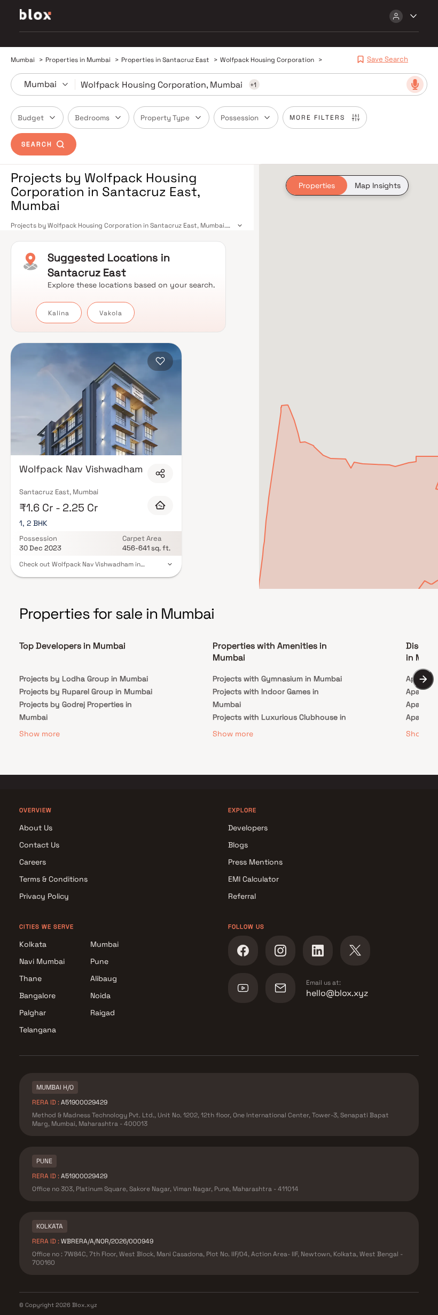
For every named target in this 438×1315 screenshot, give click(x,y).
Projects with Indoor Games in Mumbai (266, 698)
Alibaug (103, 978)
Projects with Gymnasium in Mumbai (277, 678)
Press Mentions (255, 862)
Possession (240, 117)
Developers (248, 827)
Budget (31, 117)
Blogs (238, 845)
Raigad (102, 1012)
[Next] (423, 679)
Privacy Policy (44, 896)
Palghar (32, 1012)
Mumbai (104, 944)
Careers (32, 862)
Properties (317, 185)
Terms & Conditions (53, 879)
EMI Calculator (253, 879)
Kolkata (32, 944)
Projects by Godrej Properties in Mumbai (75, 710)
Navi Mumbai (42, 961)
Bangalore (37, 995)
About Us (35, 827)
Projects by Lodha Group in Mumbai (83, 678)
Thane (30, 978)
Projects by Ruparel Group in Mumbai (85, 691)
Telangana (37, 1029)
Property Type (165, 117)
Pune (99, 961)
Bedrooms (92, 117)
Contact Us (39, 845)
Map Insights (378, 185)
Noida (100, 995)
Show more (39, 733)
